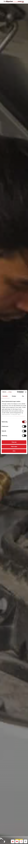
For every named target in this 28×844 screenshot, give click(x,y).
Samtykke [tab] (5, 396)
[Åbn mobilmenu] (25, 841)
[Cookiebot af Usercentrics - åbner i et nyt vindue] (18, 392)
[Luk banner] (25, 392)
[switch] (24, 426)
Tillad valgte (14, 446)
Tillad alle (14, 442)
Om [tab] (23, 396)
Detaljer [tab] (14, 396)
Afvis (14, 451)
